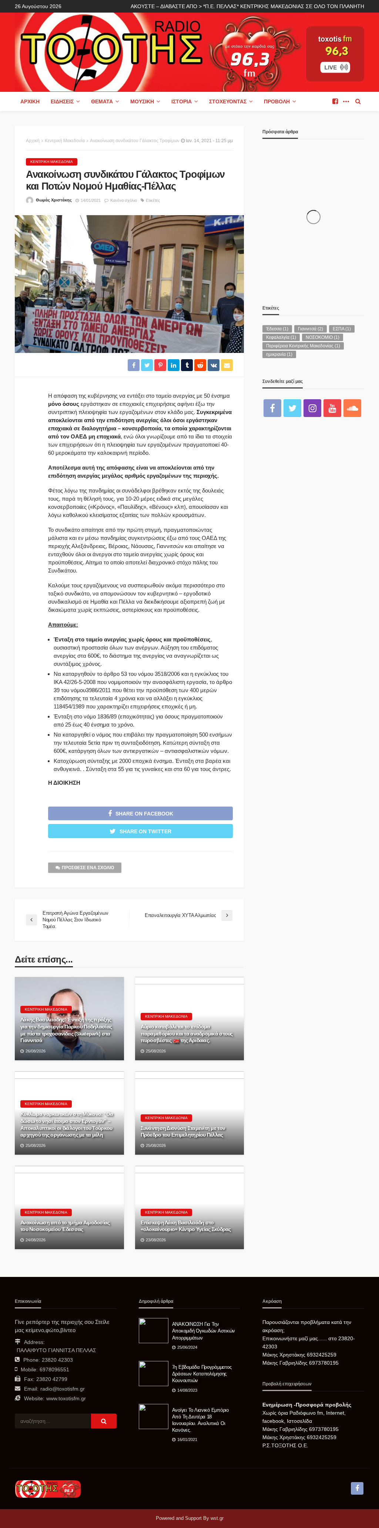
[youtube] (332, 408)
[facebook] (335, 101)
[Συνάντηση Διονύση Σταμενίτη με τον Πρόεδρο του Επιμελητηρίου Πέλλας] (189, 1113)
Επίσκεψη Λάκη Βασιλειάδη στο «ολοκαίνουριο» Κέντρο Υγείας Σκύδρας (186, 1226)
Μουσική (142, 101)
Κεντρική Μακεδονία (51, 162)
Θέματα (102, 101)
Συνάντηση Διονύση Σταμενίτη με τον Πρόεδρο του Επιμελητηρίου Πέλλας (183, 1131)
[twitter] (292, 408)
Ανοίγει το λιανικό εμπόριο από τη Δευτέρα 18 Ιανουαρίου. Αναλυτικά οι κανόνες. (200, 1420)
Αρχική (30, 101)
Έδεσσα (277, 328)
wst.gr (217, 1518)
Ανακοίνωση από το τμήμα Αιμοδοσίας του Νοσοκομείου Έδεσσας (65, 1226)
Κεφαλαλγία (281, 337)
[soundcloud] (352, 408)
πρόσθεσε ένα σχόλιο (88, 867)
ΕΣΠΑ (342, 328)
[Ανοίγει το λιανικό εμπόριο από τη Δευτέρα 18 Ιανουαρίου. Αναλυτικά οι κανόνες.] (153, 1416)
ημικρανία (279, 354)
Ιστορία (181, 101)
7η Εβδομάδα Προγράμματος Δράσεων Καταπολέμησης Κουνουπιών (202, 1373)
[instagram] (312, 408)
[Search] (358, 101)
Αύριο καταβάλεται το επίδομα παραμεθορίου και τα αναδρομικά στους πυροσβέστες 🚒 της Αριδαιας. (187, 1033)
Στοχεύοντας (227, 101)
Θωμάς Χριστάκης (54, 200)
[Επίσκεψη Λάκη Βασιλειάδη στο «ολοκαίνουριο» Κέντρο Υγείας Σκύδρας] (189, 1207)
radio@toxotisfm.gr (62, 1389)
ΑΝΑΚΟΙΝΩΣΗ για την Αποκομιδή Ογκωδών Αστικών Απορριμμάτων (203, 1330)
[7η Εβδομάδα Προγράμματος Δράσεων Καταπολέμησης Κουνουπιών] (153, 1373)
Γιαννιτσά (310, 328)
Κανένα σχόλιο (123, 200)
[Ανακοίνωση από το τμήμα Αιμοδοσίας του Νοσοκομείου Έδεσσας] (69, 1207)
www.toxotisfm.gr (66, 1398)
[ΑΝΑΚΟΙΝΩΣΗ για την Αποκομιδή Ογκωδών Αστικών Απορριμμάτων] (153, 1330)
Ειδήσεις (62, 101)
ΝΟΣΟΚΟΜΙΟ (322, 337)
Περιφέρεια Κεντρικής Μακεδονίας (303, 345)
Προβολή (277, 101)
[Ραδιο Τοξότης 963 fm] (160, 51)
